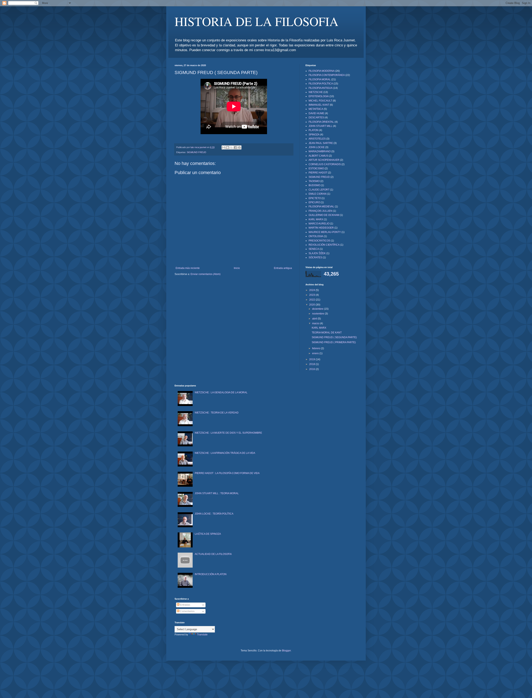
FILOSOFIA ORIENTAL (321, 121)
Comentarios (187, 611)
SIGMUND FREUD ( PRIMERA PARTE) (334, 342)
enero (315, 353)
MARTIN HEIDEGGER (321, 227)
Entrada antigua (283, 268)
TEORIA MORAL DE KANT (327, 332)
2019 (312, 359)
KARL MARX (316, 219)
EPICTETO (315, 198)
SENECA (314, 249)
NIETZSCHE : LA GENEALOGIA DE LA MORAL (221, 392)
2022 (312, 299)
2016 (312, 369)
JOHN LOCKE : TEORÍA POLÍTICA (214, 513)
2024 (312, 290)
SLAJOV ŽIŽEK (317, 253)
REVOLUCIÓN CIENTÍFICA (324, 244)
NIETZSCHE (316, 92)
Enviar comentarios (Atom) (205, 274)
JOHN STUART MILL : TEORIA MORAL (217, 493)
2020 (312, 304)
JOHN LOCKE (317, 147)
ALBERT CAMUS (318, 155)
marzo (316, 323)
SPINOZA (314, 134)
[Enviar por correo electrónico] (224, 147)
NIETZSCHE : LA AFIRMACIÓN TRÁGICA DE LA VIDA (225, 453)
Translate (202, 634)
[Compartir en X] (231, 147)
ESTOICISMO (316, 168)
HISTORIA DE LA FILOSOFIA (256, 21)
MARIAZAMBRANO (320, 151)
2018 (312, 364)
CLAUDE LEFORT (319, 189)
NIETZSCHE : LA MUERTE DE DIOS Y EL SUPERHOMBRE (228, 432)
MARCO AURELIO (319, 223)
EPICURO (314, 202)
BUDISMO (314, 185)
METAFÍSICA (316, 109)
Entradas (184, 604)
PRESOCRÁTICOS (319, 240)
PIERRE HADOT (318, 172)
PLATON (313, 130)
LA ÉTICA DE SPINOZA (208, 533)
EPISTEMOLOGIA (319, 96)
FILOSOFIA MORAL (320, 79)
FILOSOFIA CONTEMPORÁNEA (327, 75)
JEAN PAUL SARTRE (321, 143)
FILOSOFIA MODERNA (322, 70)
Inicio (237, 268)
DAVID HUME (316, 113)
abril (315, 318)
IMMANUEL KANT (319, 104)
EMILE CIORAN (317, 193)
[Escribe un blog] (227, 147)
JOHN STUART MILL (320, 126)
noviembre (318, 313)
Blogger (286, 650)
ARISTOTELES (317, 138)
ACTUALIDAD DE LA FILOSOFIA (213, 554)
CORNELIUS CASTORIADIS (325, 164)
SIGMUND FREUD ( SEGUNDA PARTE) (334, 337)
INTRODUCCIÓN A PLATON (211, 574)
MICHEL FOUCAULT (320, 100)
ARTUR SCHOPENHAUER (324, 159)
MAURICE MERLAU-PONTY (325, 232)
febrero (316, 348)
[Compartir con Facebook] (235, 147)
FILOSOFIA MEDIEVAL (321, 206)
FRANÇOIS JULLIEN (320, 210)
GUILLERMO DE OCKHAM (324, 215)
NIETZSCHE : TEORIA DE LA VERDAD (217, 412)
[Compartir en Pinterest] (239, 147)
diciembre (318, 308)
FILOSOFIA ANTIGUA (320, 88)
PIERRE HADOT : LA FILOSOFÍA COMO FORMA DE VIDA (227, 473)
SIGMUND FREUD (196, 152)
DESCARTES (316, 117)
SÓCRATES (315, 257)
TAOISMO (314, 181)
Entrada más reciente (188, 268)
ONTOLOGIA (316, 236)
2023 (312, 294)
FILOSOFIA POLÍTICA (321, 83)
